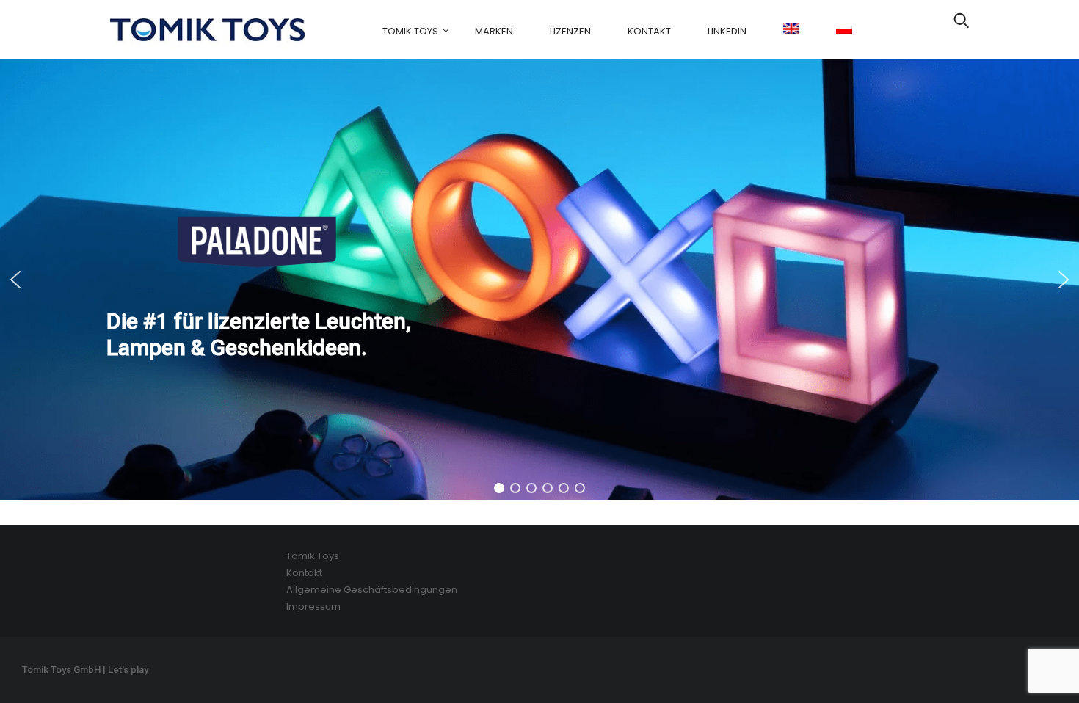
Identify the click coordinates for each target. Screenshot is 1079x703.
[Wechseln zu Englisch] (791, 29)
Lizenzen (570, 31)
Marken (494, 31)
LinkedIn (727, 31)
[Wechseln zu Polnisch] (844, 29)
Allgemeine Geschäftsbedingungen (371, 590)
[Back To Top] (1035, 651)
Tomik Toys (410, 31)
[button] (539, 279)
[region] (539, 279)
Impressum (313, 606)
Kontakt (649, 31)
